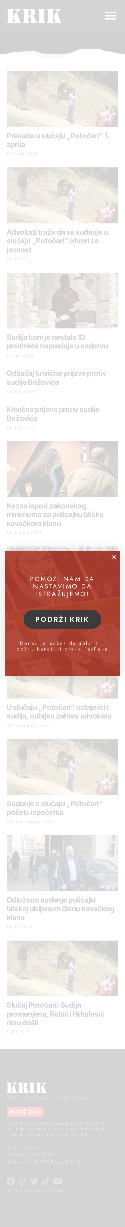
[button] (114, 556)
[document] (62, 613)
